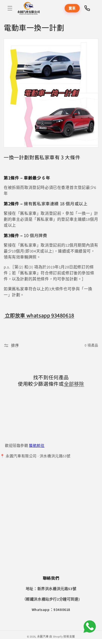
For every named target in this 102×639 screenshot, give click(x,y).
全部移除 (74, 384)
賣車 (72, 8)
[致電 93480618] (87, 8)
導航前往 (36, 445)
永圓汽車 (43, 636)
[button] (9, 8)
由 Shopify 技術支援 (62, 636)
